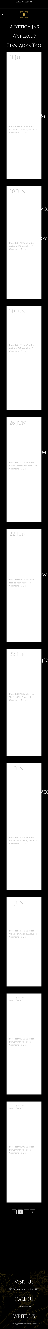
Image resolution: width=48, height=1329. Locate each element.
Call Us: (24, 2)
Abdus (31, 129)
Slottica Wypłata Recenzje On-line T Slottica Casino (22, 1019)
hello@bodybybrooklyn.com (24, 1323)
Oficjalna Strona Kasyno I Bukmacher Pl (25, 329)
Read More (16, 173)
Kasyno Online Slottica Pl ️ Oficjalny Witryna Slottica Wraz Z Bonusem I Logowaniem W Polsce (27, 92)
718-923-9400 (24, 1306)
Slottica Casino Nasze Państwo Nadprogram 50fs (27, 443)
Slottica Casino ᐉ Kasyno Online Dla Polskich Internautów (28, 557)
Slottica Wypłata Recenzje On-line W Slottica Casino (23, 1127)
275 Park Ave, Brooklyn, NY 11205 (24, 1289)
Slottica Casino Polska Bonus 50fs (24, 917)
